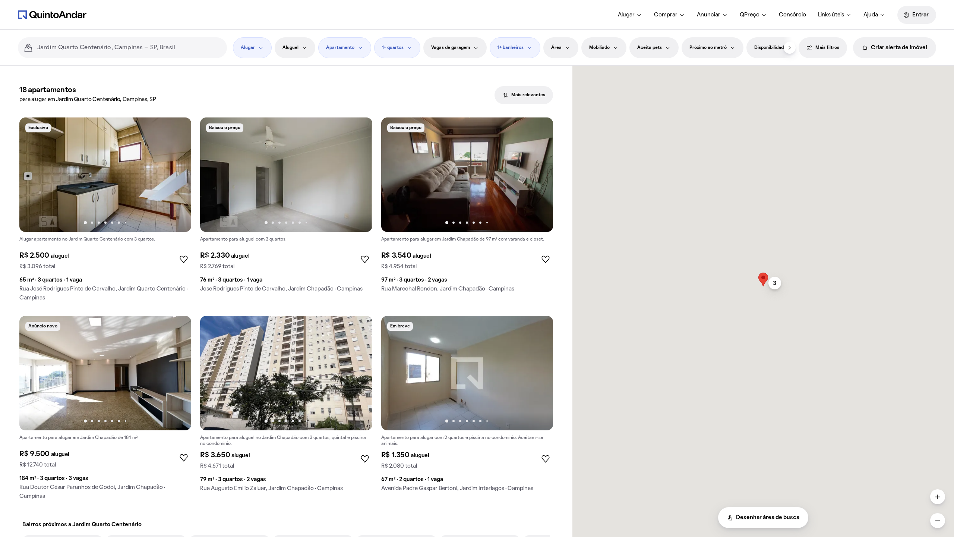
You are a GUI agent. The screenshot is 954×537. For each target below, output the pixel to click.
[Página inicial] (52, 14)
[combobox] (129, 47)
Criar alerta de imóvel (899, 47)
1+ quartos (393, 48)
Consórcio (792, 15)
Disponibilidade (770, 48)
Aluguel (290, 48)
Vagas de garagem (450, 48)
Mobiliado (599, 48)
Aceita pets (649, 48)
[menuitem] (630, 15)
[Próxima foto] (177, 174)
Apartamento (340, 48)
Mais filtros (827, 48)
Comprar (665, 15)
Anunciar (708, 15)
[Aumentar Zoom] (937, 496)
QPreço (749, 15)
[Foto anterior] (32, 174)
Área (556, 48)
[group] (105, 212)
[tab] (524, 95)
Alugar (626, 15)
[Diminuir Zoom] (937, 520)
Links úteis (831, 15)
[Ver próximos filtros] (790, 48)
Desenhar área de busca (767, 517)
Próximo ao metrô (708, 48)
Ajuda (870, 15)
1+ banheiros (510, 48)
